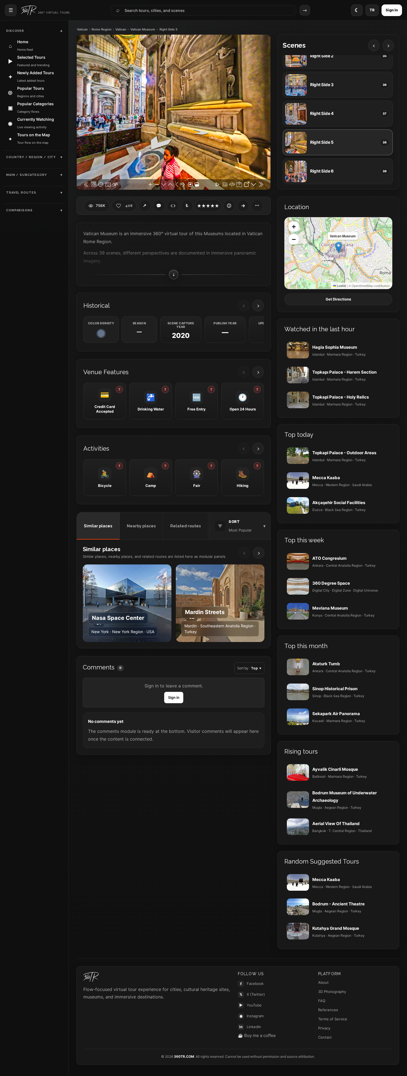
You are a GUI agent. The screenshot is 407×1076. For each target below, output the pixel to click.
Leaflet (341, 285)
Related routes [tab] (185, 526)
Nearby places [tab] (141, 526)
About (323, 982)
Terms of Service (332, 1019)
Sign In (392, 10)
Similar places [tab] (98, 526)
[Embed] (173, 206)
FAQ (321, 1000)
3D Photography (332, 991)
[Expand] (243, 206)
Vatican (82, 29)
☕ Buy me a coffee (257, 1035)
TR (372, 10)
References (328, 1010)
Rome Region (102, 29)
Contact (325, 1037)
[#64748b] (101, 333)
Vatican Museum (142, 29)
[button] (338, 247)
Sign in (173, 697)
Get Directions (338, 299)
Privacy (324, 1028)
